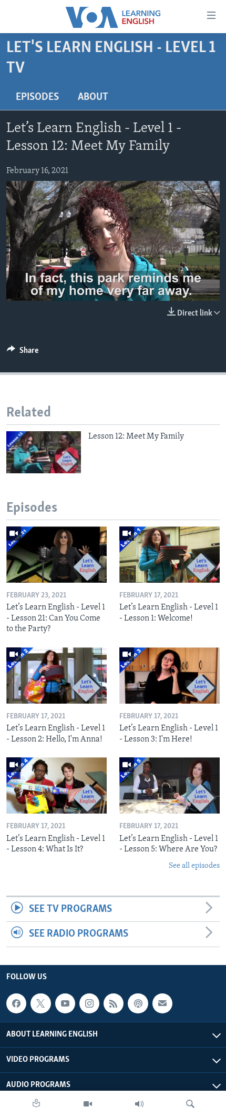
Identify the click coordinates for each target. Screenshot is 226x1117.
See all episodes (194, 866)
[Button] (22, 353)
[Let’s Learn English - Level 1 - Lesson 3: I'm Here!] (169, 675)
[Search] (190, 1104)
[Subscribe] (162, 1003)
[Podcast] (138, 1003)
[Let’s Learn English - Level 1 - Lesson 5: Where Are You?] (169, 785)
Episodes (37, 97)
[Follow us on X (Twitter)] (40, 1003)
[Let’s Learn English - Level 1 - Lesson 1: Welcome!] (169, 554)
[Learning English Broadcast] (139, 1104)
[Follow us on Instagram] (89, 1003)
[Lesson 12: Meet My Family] (43, 452)
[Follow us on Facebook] (16, 1003)
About (93, 97)
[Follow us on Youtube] (65, 1003)
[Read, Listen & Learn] (36, 1104)
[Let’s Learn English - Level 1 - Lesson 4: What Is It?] (56, 785)
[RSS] (114, 1003)
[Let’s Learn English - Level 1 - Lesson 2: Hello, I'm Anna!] (56, 675)
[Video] (88, 1104)
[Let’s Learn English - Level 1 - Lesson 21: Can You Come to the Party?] (56, 554)
